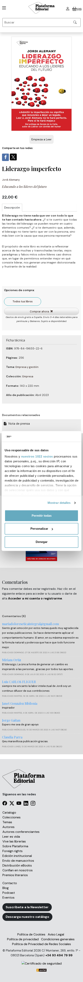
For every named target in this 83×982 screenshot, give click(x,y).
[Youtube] (19, 804)
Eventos (8, 897)
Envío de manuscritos (18, 860)
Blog (5, 888)
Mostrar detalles (59, 502)
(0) (79, 9)
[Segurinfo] (41, 963)
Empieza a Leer (41, 139)
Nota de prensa (19, 424)
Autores (8, 827)
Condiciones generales (58, 939)
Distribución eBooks (17, 865)
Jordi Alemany (11, 179)
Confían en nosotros (17, 870)
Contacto (9, 883)
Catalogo (9, 812)
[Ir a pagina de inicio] (3, 7)
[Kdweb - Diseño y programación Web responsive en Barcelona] (41, 970)
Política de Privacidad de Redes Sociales (41, 944)
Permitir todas (42, 515)
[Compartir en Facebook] (5, 157)
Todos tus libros (22, 301)
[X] (11, 804)
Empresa (27, 376)
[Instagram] (33, 804)
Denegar (42, 542)
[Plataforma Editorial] (41, 8)
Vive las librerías (14, 841)
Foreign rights (12, 851)
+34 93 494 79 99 (59, 955)
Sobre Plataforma (15, 846)
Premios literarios (15, 875)
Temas (7, 822)
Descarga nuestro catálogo (27, 917)
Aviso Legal (56, 934)
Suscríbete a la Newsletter (27, 907)
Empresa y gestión (27, 367)
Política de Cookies (31, 934)
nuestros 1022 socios (37, 456)
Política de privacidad (23, 939)
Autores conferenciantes (20, 832)
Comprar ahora (39, 311)
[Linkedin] (26, 804)
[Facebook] (4, 804)
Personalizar (39, 528)
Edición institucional (17, 856)
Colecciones (11, 817)
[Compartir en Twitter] (13, 157)
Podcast (8, 893)
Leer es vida (11, 836)
